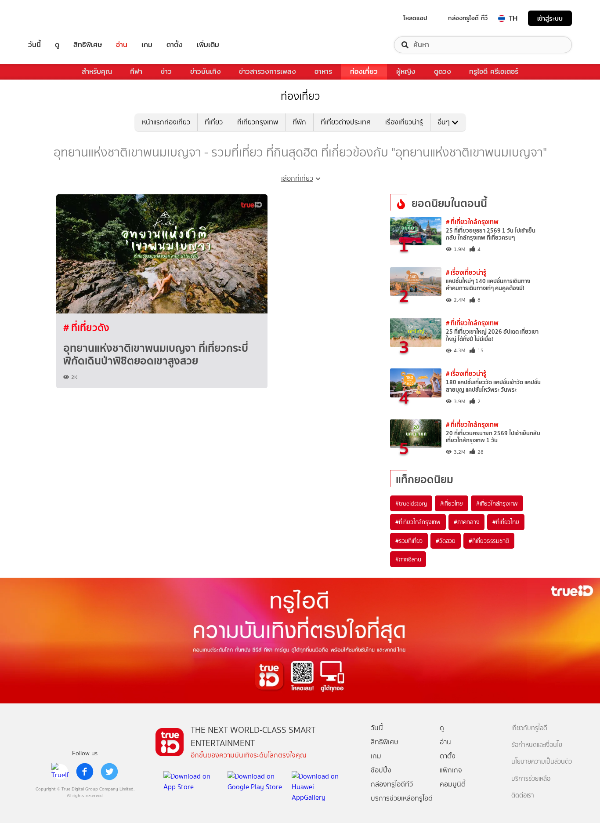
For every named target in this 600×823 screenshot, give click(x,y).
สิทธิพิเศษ (87, 45)
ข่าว (166, 71)
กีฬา (136, 71)
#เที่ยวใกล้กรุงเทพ (497, 503)
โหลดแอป (415, 18)
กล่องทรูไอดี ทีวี (468, 18)
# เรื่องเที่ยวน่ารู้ (466, 272)
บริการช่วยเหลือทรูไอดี (402, 798)
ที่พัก (299, 122)
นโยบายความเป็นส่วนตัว (541, 761)
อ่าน (121, 45)
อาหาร (323, 71)
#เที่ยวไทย (451, 503)
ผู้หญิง (406, 71)
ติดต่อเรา (522, 795)
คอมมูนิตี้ (453, 784)
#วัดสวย (445, 540)
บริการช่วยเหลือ (530, 778)
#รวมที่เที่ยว (409, 540)
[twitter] (109, 771)
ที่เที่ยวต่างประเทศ (346, 122)
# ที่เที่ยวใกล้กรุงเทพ (472, 222)
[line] (60, 771)
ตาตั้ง (174, 45)
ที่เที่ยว (214, 122)
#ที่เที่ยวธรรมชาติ (489, 540)
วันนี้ (34, 45)
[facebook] (85, 771)
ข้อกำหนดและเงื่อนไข (536, 745)
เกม (146, 45)
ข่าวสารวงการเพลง (267, 71)
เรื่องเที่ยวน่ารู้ (404, 122)
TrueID (54, 18)
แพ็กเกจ (451, 770)
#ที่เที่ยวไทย (505, 521)
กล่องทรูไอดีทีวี (392, 784)
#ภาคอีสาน (408, 559)
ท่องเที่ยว (364, 71)
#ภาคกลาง (466, 521)
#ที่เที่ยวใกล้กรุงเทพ (418, 521)
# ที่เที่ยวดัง (86, 327)
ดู (57, 45)
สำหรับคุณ (97, 71)
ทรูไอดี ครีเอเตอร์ (493, 71)
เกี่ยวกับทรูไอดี (529, 728)
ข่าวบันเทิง (205, 71)
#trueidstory (411, 503)
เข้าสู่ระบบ (550, 18)
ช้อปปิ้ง (381, 770)
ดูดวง (442, 71)
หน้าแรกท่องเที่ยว (166, 122)
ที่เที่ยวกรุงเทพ (257, 122)
